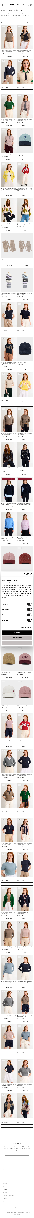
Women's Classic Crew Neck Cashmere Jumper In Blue (8, 538)
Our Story (5, 1169)
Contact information (18, 1214)
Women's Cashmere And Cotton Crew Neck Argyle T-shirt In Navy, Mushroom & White (8, 363)
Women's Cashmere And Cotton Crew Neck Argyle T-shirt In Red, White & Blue (24, 740)
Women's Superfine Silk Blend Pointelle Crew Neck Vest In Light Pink (8, 740)
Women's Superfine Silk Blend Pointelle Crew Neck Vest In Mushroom (8, 51)
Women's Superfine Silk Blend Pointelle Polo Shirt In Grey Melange (24, 1085)
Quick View (9, 56)
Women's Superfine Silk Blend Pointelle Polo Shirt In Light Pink (8, 1051)
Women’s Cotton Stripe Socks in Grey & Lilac (9, 294)
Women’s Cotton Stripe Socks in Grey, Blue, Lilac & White (24, 294)
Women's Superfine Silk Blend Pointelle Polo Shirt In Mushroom (24, 1016)
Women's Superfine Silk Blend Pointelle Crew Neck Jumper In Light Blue (8, 982)
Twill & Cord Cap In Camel (6, 672)
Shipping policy (28, 1212)
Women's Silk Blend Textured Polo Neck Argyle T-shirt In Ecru (25, 86)
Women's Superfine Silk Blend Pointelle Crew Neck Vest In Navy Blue (8, 329)
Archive (5, 1172)
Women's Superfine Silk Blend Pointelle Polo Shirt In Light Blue (24, 1051)
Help (4, 1180)
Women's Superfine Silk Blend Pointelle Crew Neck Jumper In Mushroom (8, 947)
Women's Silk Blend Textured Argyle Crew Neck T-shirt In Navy (24, 329)
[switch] (29, 609)
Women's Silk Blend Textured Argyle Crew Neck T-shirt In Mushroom (24, 51)
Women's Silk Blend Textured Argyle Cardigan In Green (8, 913)
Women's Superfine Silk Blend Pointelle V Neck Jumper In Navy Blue (8, 86)
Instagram (5, 1201)
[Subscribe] (27, 1154)
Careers (5, 1183)
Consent (17, 632)
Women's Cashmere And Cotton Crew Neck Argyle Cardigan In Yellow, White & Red (9, 189)
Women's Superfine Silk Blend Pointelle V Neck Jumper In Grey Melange (8, 775)
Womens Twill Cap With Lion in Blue (24, 153)
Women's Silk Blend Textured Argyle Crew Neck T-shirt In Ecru (8, 398)
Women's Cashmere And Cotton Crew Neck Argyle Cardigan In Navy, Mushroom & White (8, 1120)
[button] (2, 5)
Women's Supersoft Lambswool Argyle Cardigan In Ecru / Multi (24, 224)
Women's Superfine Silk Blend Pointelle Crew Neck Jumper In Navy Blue (24, 982)
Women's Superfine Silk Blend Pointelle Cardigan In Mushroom (24, 434)
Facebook (5, 1198)
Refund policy (7, 1212)
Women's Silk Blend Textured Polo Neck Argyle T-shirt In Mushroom (8, 810)
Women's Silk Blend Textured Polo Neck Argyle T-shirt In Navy (8, 844)
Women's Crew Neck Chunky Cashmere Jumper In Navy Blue (8, 504)
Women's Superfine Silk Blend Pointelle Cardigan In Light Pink (24, 120)
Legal (4, 1186)
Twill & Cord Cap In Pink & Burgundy (24, 672)
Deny (17, 642)
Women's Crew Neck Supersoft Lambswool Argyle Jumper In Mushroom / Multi (25, 1120)
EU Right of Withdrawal (9, 1195)
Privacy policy (13, 1212)
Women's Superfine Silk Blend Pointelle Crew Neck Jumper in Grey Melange (8, 1016)
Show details (25, 627)
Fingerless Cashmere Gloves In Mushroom (7, 260)
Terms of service (21, 1212)
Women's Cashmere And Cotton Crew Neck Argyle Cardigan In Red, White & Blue (24, 189)
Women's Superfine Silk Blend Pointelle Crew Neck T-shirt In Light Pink (24, 844)
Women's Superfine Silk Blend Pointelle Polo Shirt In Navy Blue (8, 1085)
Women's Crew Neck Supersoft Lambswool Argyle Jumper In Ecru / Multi (8, 224)
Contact (5, 1178)
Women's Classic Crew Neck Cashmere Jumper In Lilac (25, 538)
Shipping (5, 1189)
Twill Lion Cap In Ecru (5, 705)
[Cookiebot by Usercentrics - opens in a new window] (24, 574)
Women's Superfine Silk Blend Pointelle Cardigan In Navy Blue (24, 775)
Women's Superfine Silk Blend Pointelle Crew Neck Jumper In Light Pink (24, 947)
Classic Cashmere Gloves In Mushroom (25, 259)
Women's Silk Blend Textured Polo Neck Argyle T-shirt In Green (25, 810)
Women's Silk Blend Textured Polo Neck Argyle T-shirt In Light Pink (8, 154)
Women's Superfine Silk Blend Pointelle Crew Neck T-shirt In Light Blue (8, 879)
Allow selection (17, 637)
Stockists (5, 1175)
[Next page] (24, 1132)
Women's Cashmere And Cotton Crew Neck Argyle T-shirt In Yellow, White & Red (24, 398)
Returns (5, 1192)
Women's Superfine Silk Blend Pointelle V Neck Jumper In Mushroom (8, 434)
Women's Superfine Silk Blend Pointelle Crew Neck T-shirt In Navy (24, 879)
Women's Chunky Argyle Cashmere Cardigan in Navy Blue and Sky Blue (24, 504)
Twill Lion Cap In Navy (21, 362)
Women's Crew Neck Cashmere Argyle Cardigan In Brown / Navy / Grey (24, 468)
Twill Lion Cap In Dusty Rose (22, 705)
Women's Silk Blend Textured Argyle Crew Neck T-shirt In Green (8, 120)
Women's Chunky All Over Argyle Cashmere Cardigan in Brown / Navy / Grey (8, 468)
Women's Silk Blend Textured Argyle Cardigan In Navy (24, 913)
